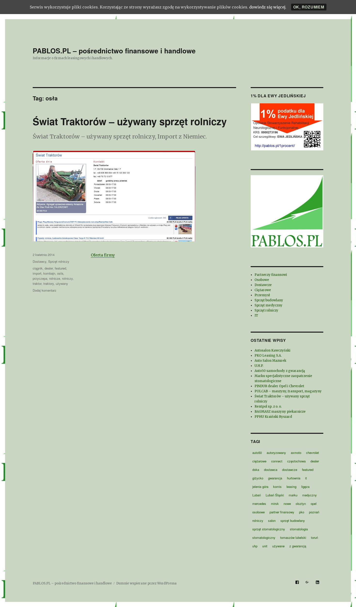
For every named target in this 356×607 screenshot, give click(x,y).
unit (264, 546)
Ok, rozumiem (308, 7)
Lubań (256, 495)
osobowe (258, 512)
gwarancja (275, 478)
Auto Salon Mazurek (270, 361)
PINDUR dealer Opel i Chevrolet (279, 386)
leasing (291, 486)
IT (256, 315)
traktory (48, 283)
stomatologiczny (263, 537)
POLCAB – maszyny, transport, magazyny (288, 391)
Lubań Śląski (275, 495)
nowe (287, 503)
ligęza (305, 486)
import (37, 273)
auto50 (257, 452)
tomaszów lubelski (293, 537)
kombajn (49, 273)
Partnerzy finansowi (271, 275)
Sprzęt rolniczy (58, 261)
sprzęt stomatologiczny (268, 529)
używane (278, 546)
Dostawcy (39, 261)
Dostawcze (263, 285)
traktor (37, 283)
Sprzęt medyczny (268, 305)
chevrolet (312, 452)
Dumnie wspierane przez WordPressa (146, 583)
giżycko (257, 478)
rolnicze (54, 278)
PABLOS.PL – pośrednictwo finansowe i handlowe (114, 51)
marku (293, 495)
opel (314, 503)
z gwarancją (297, 546)
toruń (314, 537)
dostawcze (289, 469)
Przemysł (262, 295)
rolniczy (67, 278)
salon (272, 520)
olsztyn (301, 503)
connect (276, 461)
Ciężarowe (263, 290)
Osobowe (262, 280)
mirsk (275, 503)
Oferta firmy (103, 255)
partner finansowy (282, 512)
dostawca (270, 469)
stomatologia (299, 529)
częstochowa (296, 461)
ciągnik (38, 268)
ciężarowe (259, 461)
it (306, 478)
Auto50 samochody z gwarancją (280, 371)
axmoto (296, 452)
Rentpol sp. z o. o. (268, 406)
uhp (254, 546)
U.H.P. (259, 366)
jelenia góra (260, 486)
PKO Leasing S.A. (268, 355)
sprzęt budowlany (292, 520)
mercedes (259, 503)
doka (255, 469)
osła (60, 273)
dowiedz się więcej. (267, 7)
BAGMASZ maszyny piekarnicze (280, 412)
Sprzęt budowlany (269, 300)
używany (62, 283)
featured (60, 268)
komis (277, 486)
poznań (314, 512)
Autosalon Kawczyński (272, 350)
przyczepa (40, 278)
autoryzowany (276, 452)
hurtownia (293, 478)
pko (301, 512)
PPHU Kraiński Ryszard (273, 417)
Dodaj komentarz (44, 290)
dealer (49, 268)
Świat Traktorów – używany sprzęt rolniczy (130, 121)
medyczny (309, 495)
